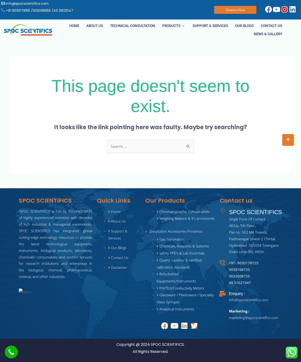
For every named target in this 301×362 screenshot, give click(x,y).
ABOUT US (94, 26)
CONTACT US (271, 26)
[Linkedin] (292, 9)
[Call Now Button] (11, 352)
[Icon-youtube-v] (276, 9)
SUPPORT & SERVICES (210, 26)
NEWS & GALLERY (268, 34)
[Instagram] (284, 9)
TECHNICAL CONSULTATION (132, 26)
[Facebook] (268, 9)
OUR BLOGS (244, 26)
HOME (74, 26)
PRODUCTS (171, 26)
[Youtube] (175, 326)
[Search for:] (150, 146)
